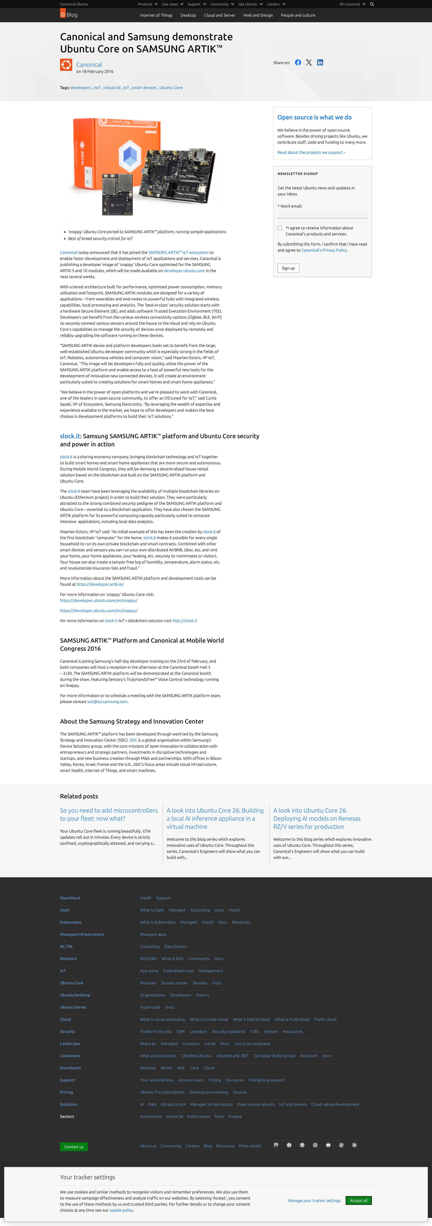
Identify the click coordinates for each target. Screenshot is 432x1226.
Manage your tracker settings (314, 1200)
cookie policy (121, 1210)
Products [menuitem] (145, 4)
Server (166, 1067)
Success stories (174, 982)
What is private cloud (209, 1019)
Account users (191, 1080)
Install (145, 897)
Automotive (151, 1116)
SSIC (133, 740)
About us (148, 1145)
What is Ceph (152, 910)
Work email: (291, 206)
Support (163, 897)
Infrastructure (173, 1104)
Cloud (65, 1019)
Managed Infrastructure (211, 1104)
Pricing (215, 1080)
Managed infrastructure (82, 934)
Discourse (235, 1080)
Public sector (199, 1116)
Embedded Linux (178, 970)
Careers (193, 1145)
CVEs (254, 1031)
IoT (126, 87)
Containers (70, 1055)
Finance (235, 1116)
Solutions (68, 1104)
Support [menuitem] (194, 4)
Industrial (112, 87)
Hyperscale (150, 1007)
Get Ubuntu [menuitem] (248, 4)
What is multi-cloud (292, 1019)
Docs (219, 910)
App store (149, 970)
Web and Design (258, 15)
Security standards (228, 1031)
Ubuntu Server (73, 1007)
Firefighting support (267, 1080)
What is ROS (172, 958)
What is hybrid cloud (251, 1019)
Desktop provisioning (208, 1092)
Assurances (293, 1031)
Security (67, 1031)
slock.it (70, 436)
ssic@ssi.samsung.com (107, 701)
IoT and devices (293, 1104)
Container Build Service (274, 1055)
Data (152, 1104)
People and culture (298, 15)
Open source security (256, 1104)
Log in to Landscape (252, 1043)
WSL (181, 1067)
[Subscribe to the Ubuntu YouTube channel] (330, 1146)
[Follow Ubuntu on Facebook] (290, 1146)
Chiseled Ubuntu (196, 1055)
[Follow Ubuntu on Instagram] (317, 1146)
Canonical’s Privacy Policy (324, 250)
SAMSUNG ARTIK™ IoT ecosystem (178, 252)
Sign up (288, 268)
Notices (271, 1031)
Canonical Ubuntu (74, 4)
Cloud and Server (219, 15)
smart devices (144, 87)
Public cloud (326, 1019)
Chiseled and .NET (232, 1055)
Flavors (202, 995)
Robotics (68, 958)
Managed (177, 910)
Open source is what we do (314, 117)
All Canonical (350, 4)
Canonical (89, 64)
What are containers (158, 1055)
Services (200, 982)
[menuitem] (353, 4)
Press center (250, 1145)
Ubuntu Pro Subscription (162, 1092)
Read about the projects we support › (311, 152)
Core (194, 1067)
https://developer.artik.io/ (100, 584)
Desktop (188, 15)
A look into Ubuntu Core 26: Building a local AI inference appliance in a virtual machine (215, 818)
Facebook (298, 62)
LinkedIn (320, 62)
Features (148, 982)
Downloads (70, 1067)
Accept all (359, 1200)
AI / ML (66, 946)
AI (142, 1104)
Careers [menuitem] (273, 4)
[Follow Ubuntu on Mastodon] (277, 1146)
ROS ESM (148, 958)
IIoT (97, 87)
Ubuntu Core (171, 87)
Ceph (65, 910)
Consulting (200, 910)
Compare (191, 1043)
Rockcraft (308, 1055)
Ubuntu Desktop (75, 995)
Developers (180, 995)
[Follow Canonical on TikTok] (343, 1146)
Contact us (73, 1146)
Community (198, 958)
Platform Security (156, 1031)
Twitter (309, 62)
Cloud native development (335, 1104)
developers (80, 87)
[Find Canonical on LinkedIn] (303, 1146)
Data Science (175, 946)
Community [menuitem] (220, 4)
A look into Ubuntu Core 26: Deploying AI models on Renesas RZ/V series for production (316, 818)
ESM (181, 1031)
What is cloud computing (162, 1019)
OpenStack (70, 897)
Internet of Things (156, 15)
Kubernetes (70, 922)
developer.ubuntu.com (184, 270)
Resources (241, 922)
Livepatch (198, 1031)
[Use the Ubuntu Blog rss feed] (356, 1146)
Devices (240, 1092)
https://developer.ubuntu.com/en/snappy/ (98, 600)
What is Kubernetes (158, 922)
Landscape (70, 1043)
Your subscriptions (156, 1080)
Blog (208, 1145)
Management (211, 970)
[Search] (372, 4)
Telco (219, 1116)
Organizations (152, 995)
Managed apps (153, 934)
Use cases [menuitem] (170, 4)
